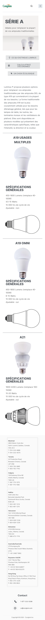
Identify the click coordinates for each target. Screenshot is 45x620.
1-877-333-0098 (26, 601)
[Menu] (40, 6)
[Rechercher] (31, 6)
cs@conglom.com (26, 608)
